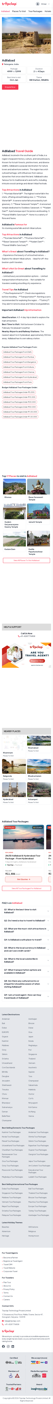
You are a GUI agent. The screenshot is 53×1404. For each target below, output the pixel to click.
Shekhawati (6, 1085)
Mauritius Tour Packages (38, 1202)
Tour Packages (35, 11)
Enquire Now (10, 87)
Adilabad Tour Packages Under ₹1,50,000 (20, 417)
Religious (32, 1231)
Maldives (5, 1045)
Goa (30, 1032)
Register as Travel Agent (13, 1261)
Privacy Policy (9, 1289)
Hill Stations (33, 1227)
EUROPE (5, 1032)
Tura (30, 1076)
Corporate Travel (10, 1271)
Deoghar (5, 1076)
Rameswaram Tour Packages (9, 1155)
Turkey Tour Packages (37, 1211)
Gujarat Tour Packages (37, 1150)
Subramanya (7, 1107)
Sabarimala (33, 1085)
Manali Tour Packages (10, 1141)
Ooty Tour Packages (10, 1165)
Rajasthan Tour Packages (38, 1145)
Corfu (30, 1098)
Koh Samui (32, 1107)
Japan (30, 1036)
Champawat (33, 1081)
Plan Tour (7, 1282)
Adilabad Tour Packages (15, 821)
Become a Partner (10, 1257)
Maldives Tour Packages (11, 1197)
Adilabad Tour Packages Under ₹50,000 (19, 407)
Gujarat (5, 1036)
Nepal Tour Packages (10, 1206)
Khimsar (5, 1098)
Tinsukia (5, 1089)
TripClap (10, 865)
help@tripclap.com (12, 1321)
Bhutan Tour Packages (37, 1197)
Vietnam (31, 1063)
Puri (30, 1050)
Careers (6, 1299)
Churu (4, 1094)
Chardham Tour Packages (12, 1150)
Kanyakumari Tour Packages (35, 1171)
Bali (3, 1023)
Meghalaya (32, 1045)
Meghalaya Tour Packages (12, 1177)
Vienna (31, 1116)
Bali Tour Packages (36, 1188)
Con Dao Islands (8, 1067)
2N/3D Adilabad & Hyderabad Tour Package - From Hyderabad (22, 857)
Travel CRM (7, 1264)
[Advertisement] (26, 120)
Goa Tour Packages (10, 1161)
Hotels (48, 11)
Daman (5, 1111)
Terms (6, 1293)
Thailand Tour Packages (38, 1193)
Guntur (31, 1094)
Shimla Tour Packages (37, 1136)
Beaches (5, 1227)
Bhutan (31, 1023)
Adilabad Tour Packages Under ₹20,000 (19, 402)
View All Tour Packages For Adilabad (26, 888)
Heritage (5, 1236)
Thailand (31, 1058)
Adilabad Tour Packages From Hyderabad (20, 377)
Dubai (4, 1028)
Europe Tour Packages (37, 1206)
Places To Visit (19, 11)
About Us (7, 1286)
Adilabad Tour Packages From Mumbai (18, 357)
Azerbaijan (32, 1019)
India (16, 64)
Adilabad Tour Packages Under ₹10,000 (19, 397)
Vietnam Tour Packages (11, 1202)
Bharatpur (6, 1103)
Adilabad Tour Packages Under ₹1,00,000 (20, 412)
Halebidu (32, 1089)
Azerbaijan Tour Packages (38, 1215)
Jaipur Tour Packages (36, 1161)
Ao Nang (31, 1111)
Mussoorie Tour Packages (12, 1170)
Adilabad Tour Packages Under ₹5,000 (19, 392)
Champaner (7, 1120)
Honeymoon (33, 1236)
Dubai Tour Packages (10, 1188)
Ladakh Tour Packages (37, 1177)
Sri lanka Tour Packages (11, 1211)
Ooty (4, 1050)
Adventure (6, 1231)
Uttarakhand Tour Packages (13, 1145)
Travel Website (9, 1268)
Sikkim (4, 1054)
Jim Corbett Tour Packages (39, 1165)
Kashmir (5, 1041)
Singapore (32, 1054)
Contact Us (8, 1296)
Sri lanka (5, 1058)
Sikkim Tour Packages (37, 1141)
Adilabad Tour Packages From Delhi (17, 352)
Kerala (31, 1041)
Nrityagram (33, 1103)
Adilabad (5, 11)
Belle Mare (6, 1116)
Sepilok (31, 1072)
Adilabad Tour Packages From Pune (17, 382)
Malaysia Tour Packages (11, 1215)
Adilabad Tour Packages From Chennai (18, 372)
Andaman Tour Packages (38, 1132)
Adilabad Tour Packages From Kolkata (18, 367)
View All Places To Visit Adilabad (26, 560)
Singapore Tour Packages (12, 1193)
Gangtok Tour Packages (38, 1154)
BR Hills (5, 1072)
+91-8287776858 (12, 1324)
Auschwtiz (32, 1067)
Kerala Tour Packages (10, 1136)
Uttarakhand (7, 1063)
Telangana (8, 64)
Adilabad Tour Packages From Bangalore (19, 362)
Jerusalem (6, 1081)
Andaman (6, 1019)
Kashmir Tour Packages (11, 1132)
